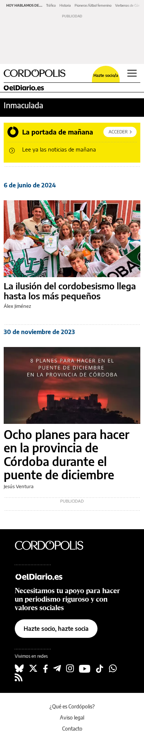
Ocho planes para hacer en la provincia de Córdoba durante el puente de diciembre (66, 455)
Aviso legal (72, 717)
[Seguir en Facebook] (45, 668)
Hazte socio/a (105, 75)
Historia (65, 5)
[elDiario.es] (55, 576)
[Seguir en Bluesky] (19, 668)
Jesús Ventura (19, 486)
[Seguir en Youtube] (84, 668)
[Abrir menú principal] (132, 73)
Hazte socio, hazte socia (56, 628)
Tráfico (51, 5)
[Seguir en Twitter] (33, 668)
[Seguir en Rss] (19, 677)
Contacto (72, 728)
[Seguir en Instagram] (70, 668)
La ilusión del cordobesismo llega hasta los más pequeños (70, 291)
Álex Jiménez (17, 306)
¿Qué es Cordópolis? (72, 706)
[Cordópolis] (55, 545)
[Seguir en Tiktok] (100, 668)
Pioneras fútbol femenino (93, 5)
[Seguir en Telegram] (57, 668)
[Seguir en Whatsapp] (113, 668)
